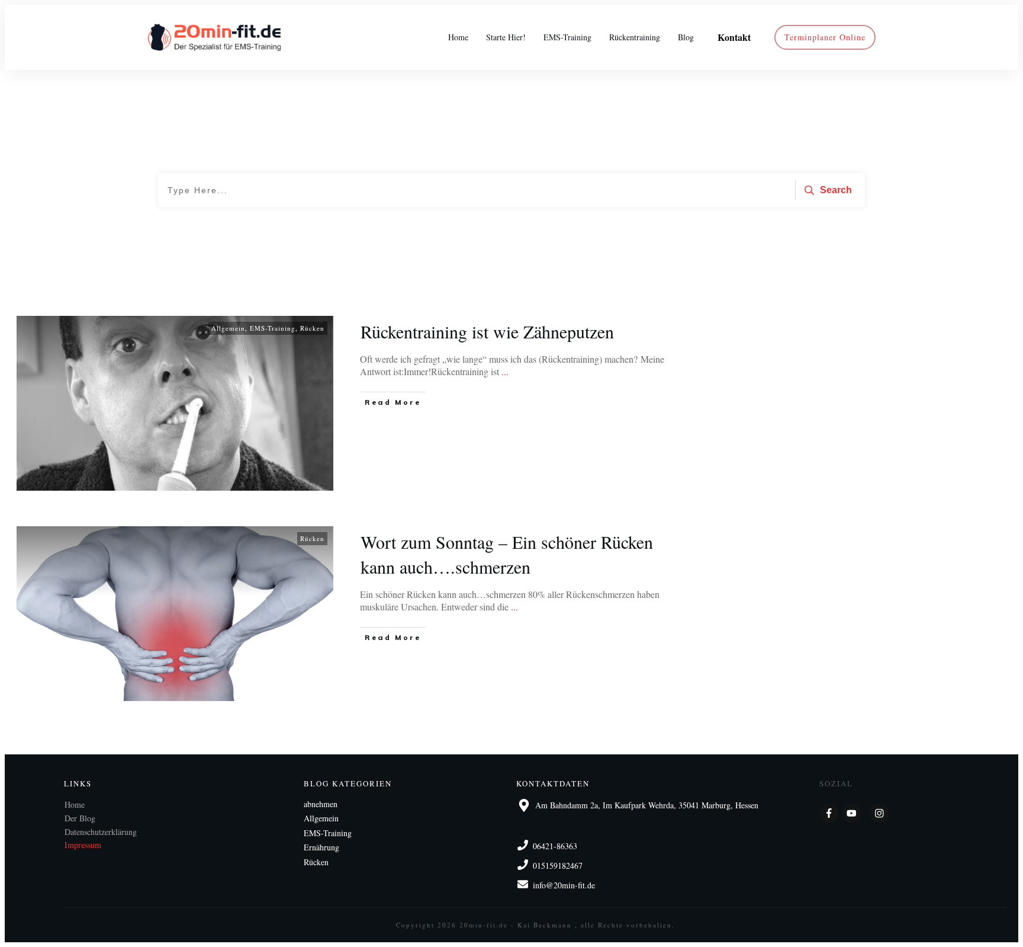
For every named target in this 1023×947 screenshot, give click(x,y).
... (505, 371)
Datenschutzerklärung (101, 831)
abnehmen (320, 804)
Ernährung (321, 847)
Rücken (312, 328)
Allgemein (228, 328)
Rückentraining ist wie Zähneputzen (487, 331)
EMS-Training (272, 328)
